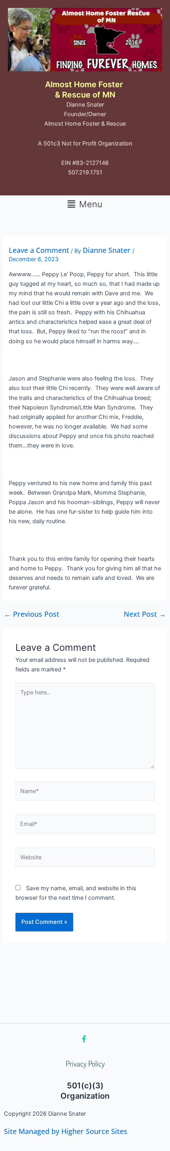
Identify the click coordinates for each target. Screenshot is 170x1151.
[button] (85, 204)
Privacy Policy (85, 1063)
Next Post (145, 614)
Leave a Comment (39, 250)
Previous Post (31, 614)
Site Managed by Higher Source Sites (65, 1131)
